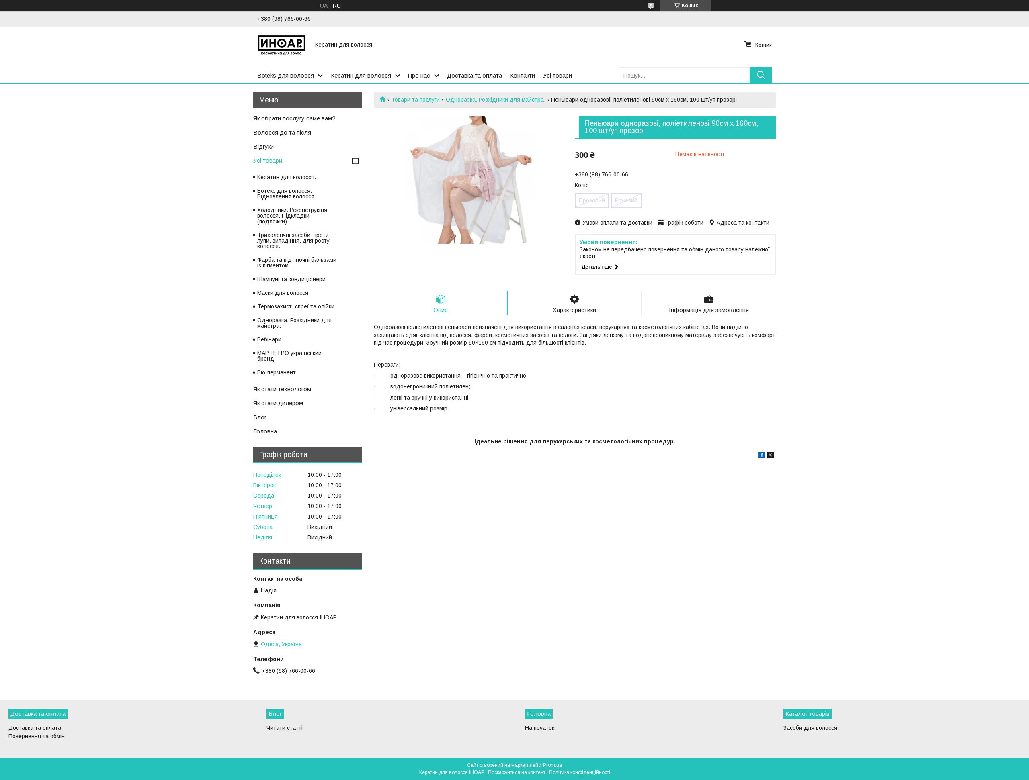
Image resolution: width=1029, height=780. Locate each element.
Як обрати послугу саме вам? (294, 118)
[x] (770, 456)
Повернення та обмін (36, 736)
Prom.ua (552, 765)
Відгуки (263, 146)
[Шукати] (761, 75)
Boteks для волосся (285, 75)
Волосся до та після (282, 132)
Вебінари (269, 339)
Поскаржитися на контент (516, 772)
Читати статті (284, 728)
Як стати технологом (282, 389)
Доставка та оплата (474, 75)
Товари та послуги (415, 99)
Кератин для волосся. (286, 177)
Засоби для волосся (810, 728)
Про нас (419, 75)
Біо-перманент (276, 372)
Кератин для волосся (361, 75)
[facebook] (761, 456)
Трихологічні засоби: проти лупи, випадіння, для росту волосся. (293, 240)
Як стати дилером (278, 403)
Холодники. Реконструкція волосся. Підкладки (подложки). (292, 216)
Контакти (522, 75)
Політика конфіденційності (579, 772)
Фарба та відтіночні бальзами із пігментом (296, 263)
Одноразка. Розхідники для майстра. (495, 99)
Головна (265, 431)
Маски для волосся (282, 293)
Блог (259, 417)
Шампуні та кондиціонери (291, 279)
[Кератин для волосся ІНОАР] (281, 44)
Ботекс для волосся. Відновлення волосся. (286, 194)
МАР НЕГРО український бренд (289, 356)
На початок (539, 728)
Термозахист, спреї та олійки (295, 306)
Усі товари (557, 75)
